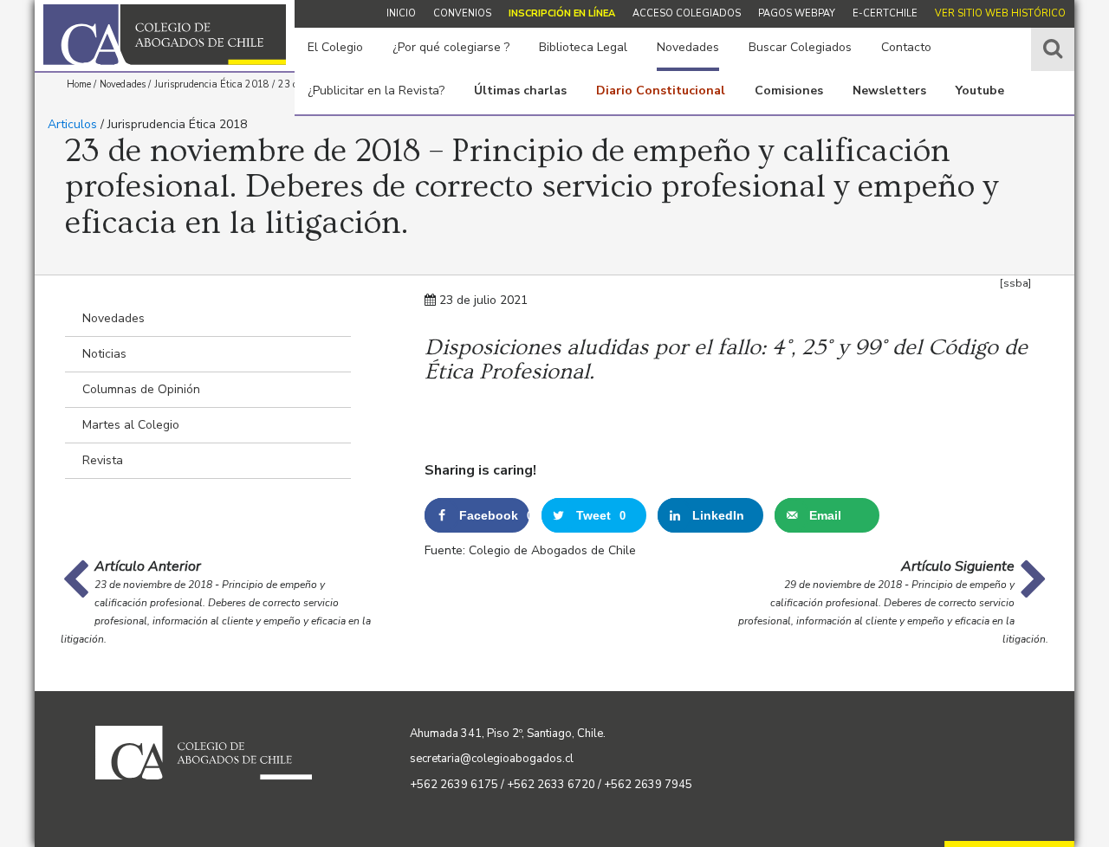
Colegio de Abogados (164, 34)
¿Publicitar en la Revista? (376, 90)
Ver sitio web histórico (1000, 13)
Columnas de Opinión (141, 389)
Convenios (462, 13)
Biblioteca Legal (583, 47)
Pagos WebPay (796, 13)
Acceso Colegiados (686, 13)
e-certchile (885, 13)
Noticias (104, 354)
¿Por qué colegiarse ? (450, 47)
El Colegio (335, 47)
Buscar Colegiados (800, 47)
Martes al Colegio (130, 425)
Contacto (906, 47)
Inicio (401, 13)
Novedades (688, 47)
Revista (102, 460)
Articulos (72, 124)
